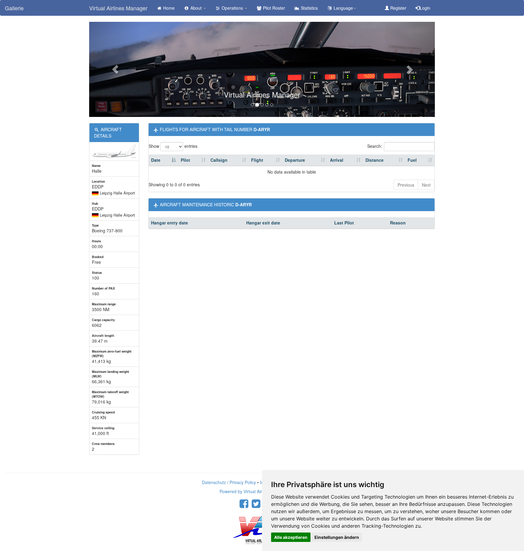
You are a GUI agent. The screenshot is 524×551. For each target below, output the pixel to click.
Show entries (173, 146)
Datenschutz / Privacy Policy (229, 482)
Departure (295, 160)
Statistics (309, 8)
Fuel (412, 160)
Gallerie (14, 8)
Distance (374, 160)
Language (342, 8)
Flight (257, 160)
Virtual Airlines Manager (118, 8)
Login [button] (425, 8)
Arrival (336, 160)
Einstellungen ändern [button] (336, 537)
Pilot (185, 160)
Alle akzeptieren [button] (290, 537)
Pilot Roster (273, 8)
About (196, 8)
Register (397, 8)
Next (426, 185)
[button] (115, 69)
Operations (232, 8)
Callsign (218, 160)
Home (168, 8)
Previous (406, 185)
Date (155, 160)
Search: (374, 146)
